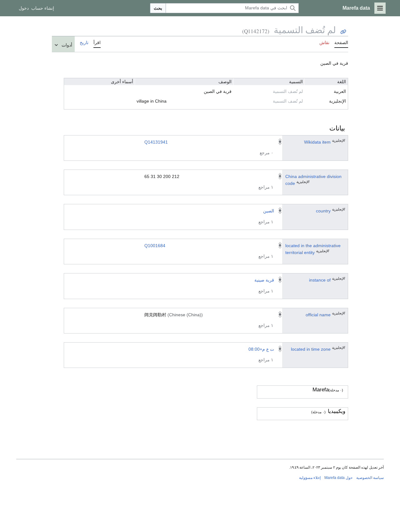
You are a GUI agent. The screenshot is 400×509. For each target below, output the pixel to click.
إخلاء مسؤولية (310, 478)
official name (318, 314)
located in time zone (311, 349)
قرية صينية (264, 279)
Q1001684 (154, 245)
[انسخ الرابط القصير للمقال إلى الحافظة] (343, 31)
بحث (158, 8)
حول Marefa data (338, 478)
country (323, 210)
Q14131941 (156, 142)
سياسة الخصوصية (370, 478)
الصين (268, 210)
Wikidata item (317, 142)
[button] (380, 8)
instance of (320, 279)
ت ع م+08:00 (261, 349)
